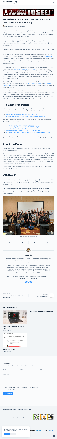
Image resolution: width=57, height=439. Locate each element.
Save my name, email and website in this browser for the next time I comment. (22, 387)
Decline (13, 433)
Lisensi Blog (20, 409)
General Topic (21, 26)
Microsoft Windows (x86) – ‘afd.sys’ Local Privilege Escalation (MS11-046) (25, 116)
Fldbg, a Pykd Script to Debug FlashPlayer (17, 128)
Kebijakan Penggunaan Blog (9, 409)
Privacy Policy (13, 389)
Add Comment (7, 374)
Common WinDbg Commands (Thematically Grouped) (20, 125)
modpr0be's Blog (10, 1)
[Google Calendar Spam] (15, 340)
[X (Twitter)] (22, 242)
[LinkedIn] (47, 242)
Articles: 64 (28, 284)
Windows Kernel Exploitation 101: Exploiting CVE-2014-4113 (21, 114)
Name (4, 369)
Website (40, 369)
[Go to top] (54, 436)
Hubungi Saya (27, 409)
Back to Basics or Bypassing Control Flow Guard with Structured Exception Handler (28, 132)
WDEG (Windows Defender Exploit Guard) (24, 69)
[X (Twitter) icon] (28, 282)
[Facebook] (9, 242)
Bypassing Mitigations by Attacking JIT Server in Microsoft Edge (23, 130)
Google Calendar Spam (9, 349)
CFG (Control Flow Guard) (34, 83)
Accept (6, 433)
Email (22, 369)
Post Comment (8, 393)
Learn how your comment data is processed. (35, 396)
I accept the (10, 389)
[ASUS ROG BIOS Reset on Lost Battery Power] (15, 317)
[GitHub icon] (31, 282)
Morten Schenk (48, 56)
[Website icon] (26, 282)
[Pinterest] (35, 242)
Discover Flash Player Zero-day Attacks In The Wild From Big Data (23, 127)
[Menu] (53, 2)
